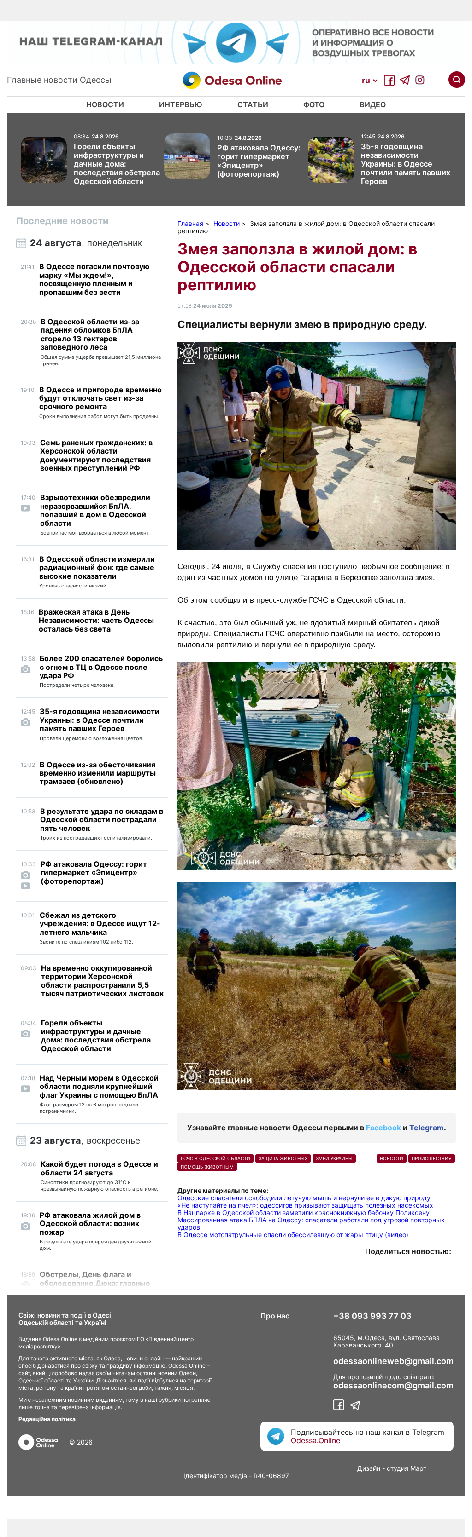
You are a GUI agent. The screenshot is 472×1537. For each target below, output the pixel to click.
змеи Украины (334, 1158)
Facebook (383, 1127)
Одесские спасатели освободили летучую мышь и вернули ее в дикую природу (304, 1198)
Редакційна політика (47, 1419)
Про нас (274, 1315)
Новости (105, 104)
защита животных (283, 1158)
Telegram (426, 1127)
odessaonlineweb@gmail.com (393, 1361)
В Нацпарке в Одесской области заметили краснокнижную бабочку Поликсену (303, 1212)
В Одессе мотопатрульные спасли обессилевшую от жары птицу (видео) (292, 1234)
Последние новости (62, 220)
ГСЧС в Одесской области (215, 1158)
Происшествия (432, 1158)
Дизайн (368, 1468)
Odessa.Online (315, 1440)
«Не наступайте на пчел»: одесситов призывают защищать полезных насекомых (305, 1205)
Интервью (180, 104)
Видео (373, 104)
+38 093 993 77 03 (372, 1316)
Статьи (252, 104)
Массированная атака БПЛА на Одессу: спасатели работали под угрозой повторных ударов (311, 1223)
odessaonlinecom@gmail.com (393, 1385)
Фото (313, 104)
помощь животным (207, 1166)
